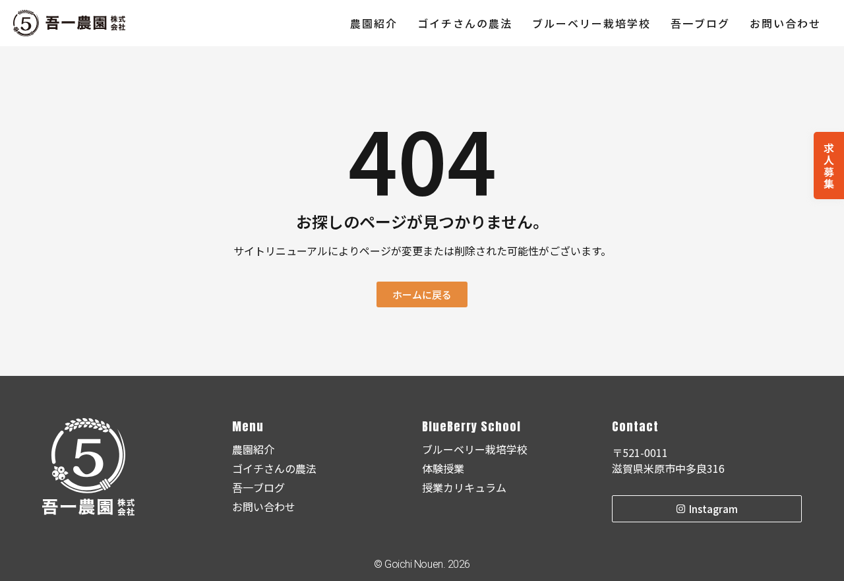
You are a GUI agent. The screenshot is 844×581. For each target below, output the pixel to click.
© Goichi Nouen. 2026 (422, 564)
